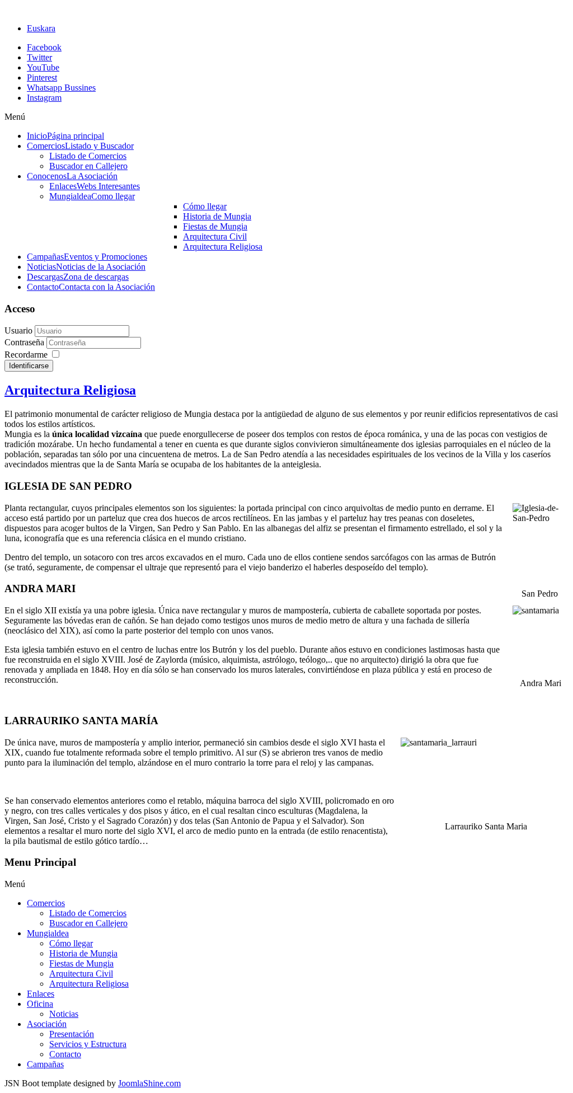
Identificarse (29, 366)
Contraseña (25, 342)
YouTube (43, 67)
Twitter (39, 57)
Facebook (44, 47)
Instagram (44, 97)
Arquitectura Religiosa (70, 390)
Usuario (18, 330)
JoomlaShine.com (149, 1083)
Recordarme (26, 354)
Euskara (41, 28)
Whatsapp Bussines (61, 87)
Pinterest (42, 77)
